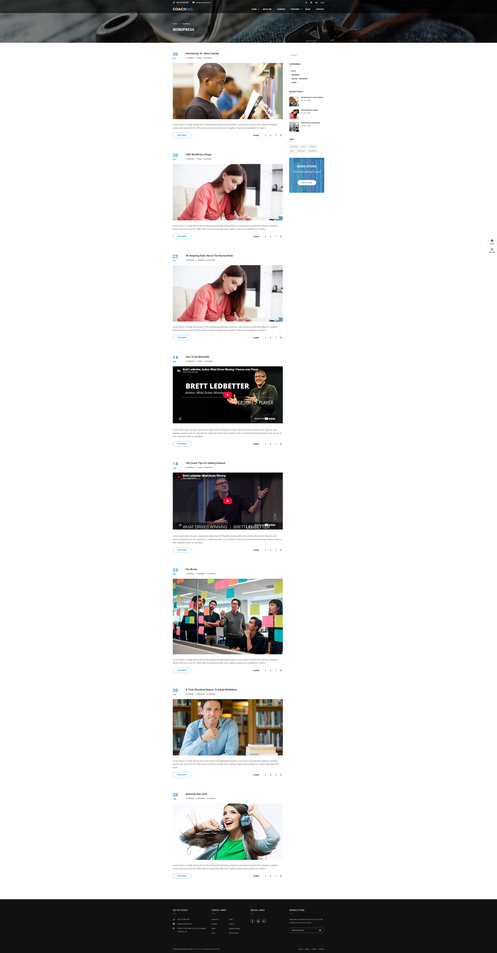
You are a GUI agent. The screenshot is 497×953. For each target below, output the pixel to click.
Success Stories (234, 928)
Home (254, 9)
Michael (191, 58)
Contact (320, 9)
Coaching (293, 146)
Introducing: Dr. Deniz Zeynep (202, 53)
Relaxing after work (196, 794)
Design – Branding (300, 79)
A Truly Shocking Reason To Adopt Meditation (211, 689)
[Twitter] (270, 135)
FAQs (231, 919)
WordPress (313, 151)
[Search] (321, 55)
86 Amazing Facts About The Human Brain (209, 255)
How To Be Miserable (197, 356)
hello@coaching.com (203, 2)
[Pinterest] (275, 135)
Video (200, 361)
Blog (307, 9)
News (213, 928)
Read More (182, 135)
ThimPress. (199, 949)
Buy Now (492, 252)
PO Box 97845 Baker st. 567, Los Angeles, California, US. (191, 930)
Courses (281, 9)
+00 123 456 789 (182, 2)
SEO (292, 151)
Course (303, 146)
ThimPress (301, 151)
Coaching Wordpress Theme (183, 949)
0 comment (207, 58)
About (307, 949)
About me (215, 919)
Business (201, 260)
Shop (213, 933)
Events (314, 949)
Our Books (191, 569)
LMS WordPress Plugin (198, 154)
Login (322, 2)
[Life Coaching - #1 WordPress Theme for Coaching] (183, 9)
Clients (231, 924)
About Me (266, 9)
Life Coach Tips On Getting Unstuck (205, 463)
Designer (312, 146)
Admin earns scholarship (310, 123)
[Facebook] (265, 135)
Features (295, 9)
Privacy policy (234, 933)
